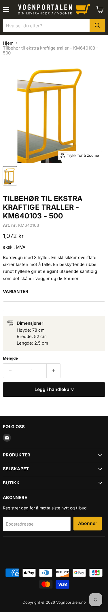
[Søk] (97, 25)
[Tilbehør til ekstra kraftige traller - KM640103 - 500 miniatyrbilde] (10, 176)
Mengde (10, 358)
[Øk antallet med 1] (54, 370)
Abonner (87, 523)
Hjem (8, 43)
